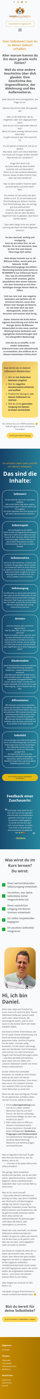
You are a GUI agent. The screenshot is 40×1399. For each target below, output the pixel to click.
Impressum (6, 1380)
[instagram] (18, 2)
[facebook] (14, 2)
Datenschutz (7, 1383)
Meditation (6, 1369)
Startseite (6, 1350)
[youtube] (22, 2)
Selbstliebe (6, 1360)
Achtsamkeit (7, 1363)
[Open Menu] (20, 30)
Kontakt (5, 1386)
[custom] (26, 2)
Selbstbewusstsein (9, 1366)
